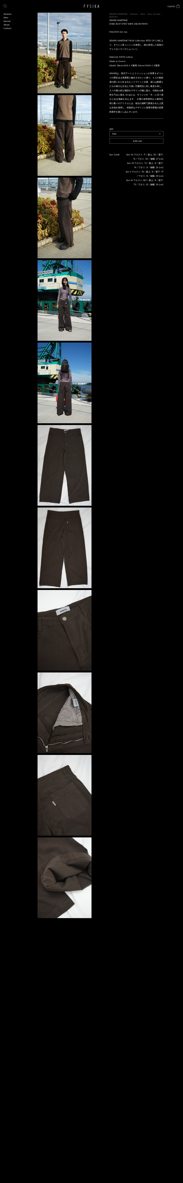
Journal (7, 21)
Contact (7, 28)
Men (142, 14)
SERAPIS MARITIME (118, 14)
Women (134, 14)
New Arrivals (154, 14)
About (7, 24)
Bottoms (113, 16)
